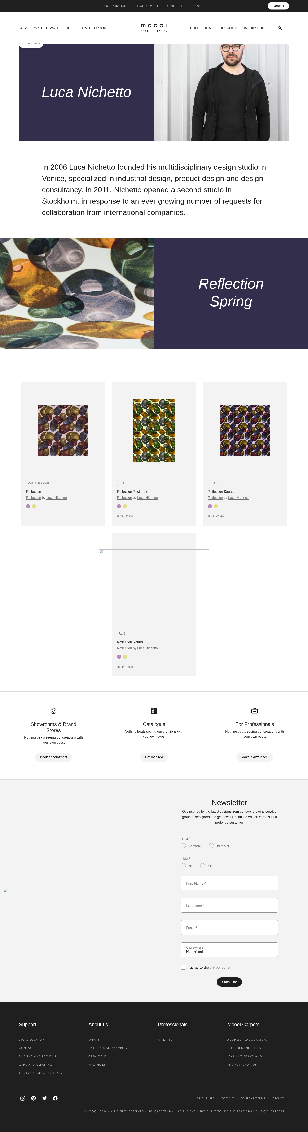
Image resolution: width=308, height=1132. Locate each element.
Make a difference (254, 757)
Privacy (277, 1098)
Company (194, 845)
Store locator (31, 1039)
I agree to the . (209, 967)
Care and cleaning (35, 1064)
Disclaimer (206, 1098)
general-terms (253, 1098)
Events (94, 1039)
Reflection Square (221, 491)
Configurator (93, 28)
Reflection (33, 491)
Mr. (190, 865)
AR (158, 516)
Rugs (23, 28)
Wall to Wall (46, 28)
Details (90, 516)
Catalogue (97, 1056)
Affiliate (165, 1039)
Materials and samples (107, 1047)
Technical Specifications (40, 1072)
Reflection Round (130, 642)
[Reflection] (63, 430)
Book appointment (53, 757)
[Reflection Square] (245, 430)
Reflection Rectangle (132, 491)
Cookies (228, 1098)
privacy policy (220, 967)
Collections (201, 28)
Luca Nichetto (56, 497)
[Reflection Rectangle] (154, 430)
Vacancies (97, 1064)
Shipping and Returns (37, 1056)
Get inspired (154, 757)
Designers (229, 28)
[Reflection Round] (154, 580)
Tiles (69, 28)
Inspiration (254, 28)
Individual (222, 845)
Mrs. (210, 865)
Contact (278, 6)
